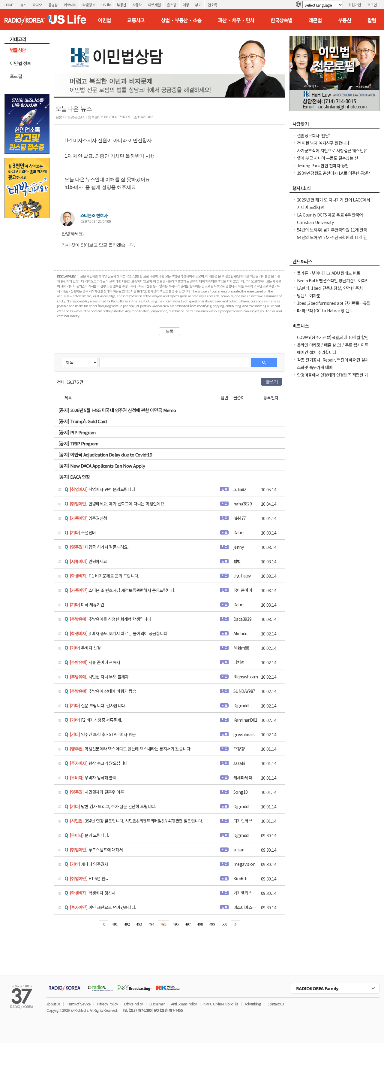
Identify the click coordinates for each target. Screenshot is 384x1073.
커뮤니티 (70, 4)
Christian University (315, 222)
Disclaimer (156, 1003)
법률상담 (18, 50)
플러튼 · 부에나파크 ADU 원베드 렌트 (328, 273)
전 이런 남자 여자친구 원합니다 (323, 143)
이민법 (104, 20)
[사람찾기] (334, 125)
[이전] (103, 924)
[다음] (235, 924)
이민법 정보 (20, 63)
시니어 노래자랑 (310, 207)
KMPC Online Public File (220, 1003)
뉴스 (23, 4)
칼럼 (372, 20)
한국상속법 (281, 20)
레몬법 (315, 20)
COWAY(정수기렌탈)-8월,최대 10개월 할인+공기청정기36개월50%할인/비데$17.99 (332, 340)
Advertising (253, 1003)
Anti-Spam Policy (183, 1003)
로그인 (371, 4)
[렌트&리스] (334, 263)
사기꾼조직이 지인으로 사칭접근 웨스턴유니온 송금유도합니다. (332, 153)
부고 (198, 4)
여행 (186, 4)
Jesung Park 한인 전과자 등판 (323, 165)
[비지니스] (334, 327)
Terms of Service (78, 1003)
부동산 (121, 4)
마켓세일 (154, 4)
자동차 (137, 4)
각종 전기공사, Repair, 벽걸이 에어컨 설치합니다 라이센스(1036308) (333, 363)
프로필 (16, 76)
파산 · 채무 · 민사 (236, 20)
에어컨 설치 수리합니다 (316, 352)
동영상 (53, 4)
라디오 (37, 4)
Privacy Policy (107, 1003)
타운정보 (88, 4)
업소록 (212, 4)
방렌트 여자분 (308, 295)
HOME (9, 4)
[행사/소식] (334, 190)
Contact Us (276, 1003)
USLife (105, 4)
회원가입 (354, 4)
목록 (170, 331)
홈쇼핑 (171, 4)
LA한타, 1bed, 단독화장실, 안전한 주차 (330, 288)
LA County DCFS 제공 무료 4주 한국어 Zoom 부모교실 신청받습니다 (330, 218)
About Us (53, 1003)
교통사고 (136, 20)
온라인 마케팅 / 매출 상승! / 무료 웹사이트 (332, 345)
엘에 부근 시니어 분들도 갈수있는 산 (327, 158)
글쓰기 (272, 381)
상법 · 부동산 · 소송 (181, 20)
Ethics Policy (133, 1003)
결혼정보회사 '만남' (313, 135)
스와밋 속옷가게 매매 (314, 367)
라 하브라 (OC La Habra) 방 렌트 (325, 311)
